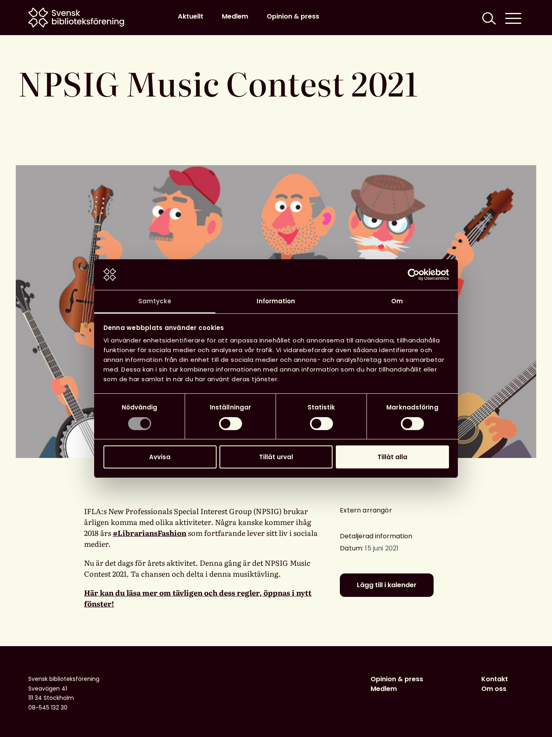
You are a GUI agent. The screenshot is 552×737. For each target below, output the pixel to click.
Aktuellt (190, 16)
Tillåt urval (276, 457)
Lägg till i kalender (387, 585)
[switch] (230, 423)
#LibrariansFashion (149, 532)
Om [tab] (397, 301)
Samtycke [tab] (155, 301)
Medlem (235, 16)
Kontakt (494, 679)
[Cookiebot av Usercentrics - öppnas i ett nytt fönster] (413, 275)
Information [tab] (276, 301)
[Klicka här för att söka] (488, 17)
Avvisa (160, 457)
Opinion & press (293, 16)
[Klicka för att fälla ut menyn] (513, 17)
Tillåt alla (392, 457)
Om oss (493, 688)
